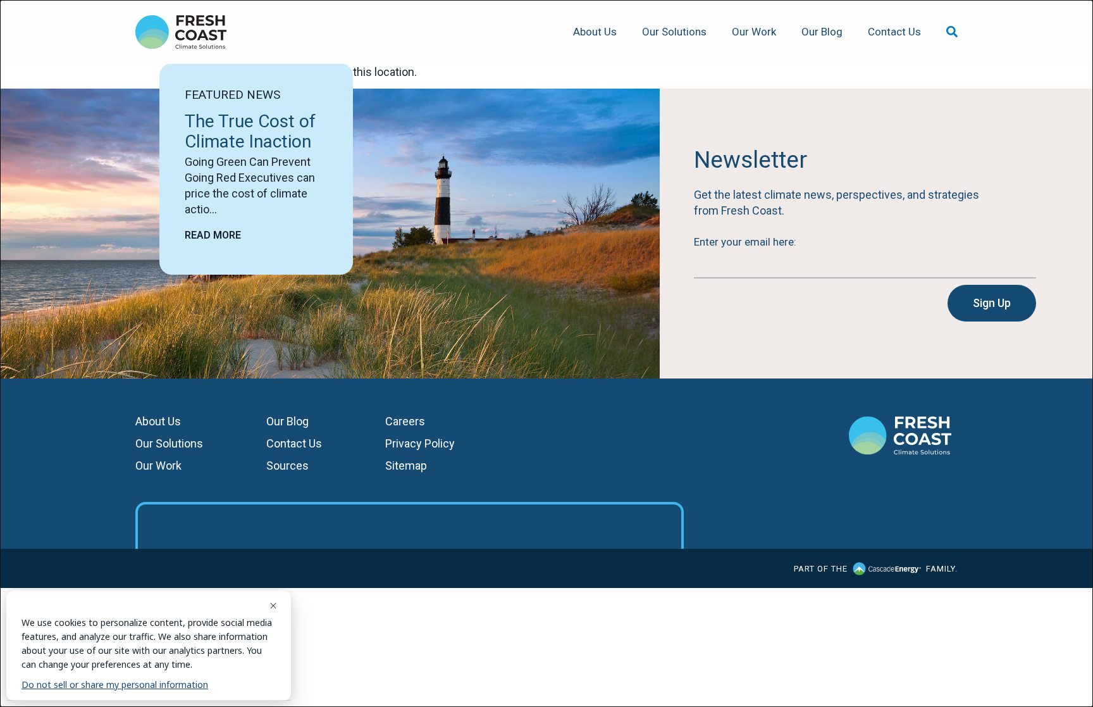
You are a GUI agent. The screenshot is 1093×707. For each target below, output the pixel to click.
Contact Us (894, 31)
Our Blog (822, 31)
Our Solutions (674, 31)
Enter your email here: (745, 241)
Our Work (754, 31)
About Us (595, 31)
